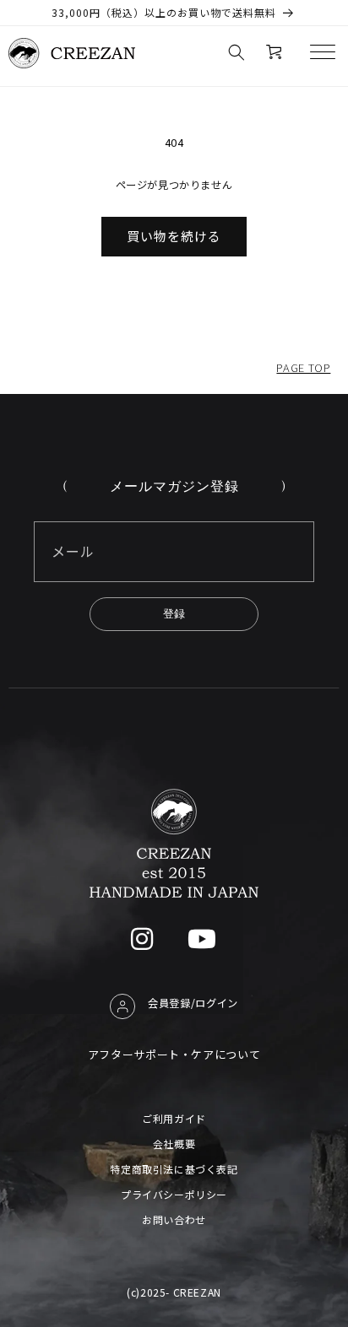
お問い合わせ (174, 1219)
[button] (236, 52)
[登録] (174, 614)
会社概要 (174, 1143)
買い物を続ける (174, 236)
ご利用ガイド (174, 1118)
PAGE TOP (303, 367)
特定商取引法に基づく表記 (173, 1169)
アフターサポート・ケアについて (174, 1054)
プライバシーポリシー (174, 1194)
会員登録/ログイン (193, 1003)
